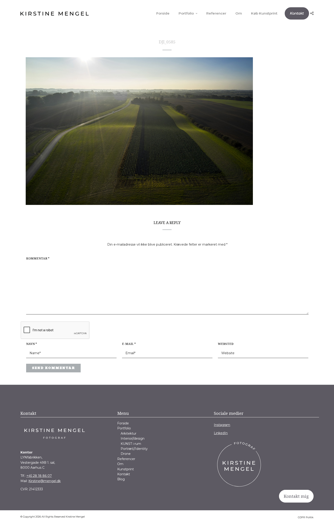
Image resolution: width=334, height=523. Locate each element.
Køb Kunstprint (264, 13)
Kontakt (297, 13)
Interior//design (133, 438)
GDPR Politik (306, 517)
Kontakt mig (296, 496)
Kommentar (38, 258)
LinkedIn (221, 433)
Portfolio (186, 13)
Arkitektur (128, 433)
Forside (162, 13)
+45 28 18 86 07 (39, 476)
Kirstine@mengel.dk (44, 481)
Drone (126, 454)
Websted (226, 344)
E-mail (129, 344)
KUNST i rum (131, 444)
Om (238, 13)
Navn (31, 344)
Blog (121, 479)
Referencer (216, 13)
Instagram (222, 425)
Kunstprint (125, 469)
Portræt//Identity (134, 449)
